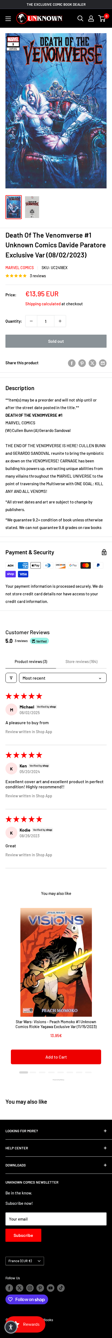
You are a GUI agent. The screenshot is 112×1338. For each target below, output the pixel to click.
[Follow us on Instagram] (30, 1288)
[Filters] (11, 678)
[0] (102, 18)
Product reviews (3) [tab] (31, 661)
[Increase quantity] (60, 321)
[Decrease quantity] (31, 321)
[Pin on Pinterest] (82, 363)
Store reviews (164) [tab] (81, 661)
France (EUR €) (20, 1261)
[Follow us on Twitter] (19, 1288)
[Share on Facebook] (72, 363)
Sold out (56, 341)
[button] (10, 1327)
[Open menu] (8, 19)
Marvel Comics (19, 267)
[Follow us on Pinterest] (40, 1288)
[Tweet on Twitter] (92, 363)
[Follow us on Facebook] (9, 1288)
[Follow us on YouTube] (50, 1288)
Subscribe (23, 1235)
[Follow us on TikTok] (61, 1288)
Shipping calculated (43, 303)
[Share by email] (103, 363)
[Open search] (80, 18)
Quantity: (13, 321)
